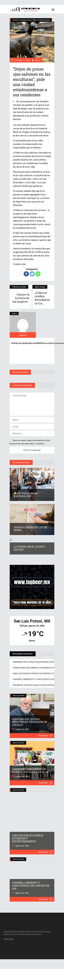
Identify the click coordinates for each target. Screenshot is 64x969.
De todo (16, 20)
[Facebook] (26, 273)
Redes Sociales (44, 20)
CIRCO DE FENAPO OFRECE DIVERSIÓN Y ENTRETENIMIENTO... (27, 838)
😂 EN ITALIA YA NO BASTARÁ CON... (26, 495)
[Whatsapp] (37, 273)
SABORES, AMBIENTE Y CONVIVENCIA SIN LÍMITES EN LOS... (30, 885)
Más (34, 20)
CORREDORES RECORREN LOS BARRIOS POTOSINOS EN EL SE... (31, 770)
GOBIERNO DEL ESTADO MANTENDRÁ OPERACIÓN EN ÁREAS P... (29, 721)
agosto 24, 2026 (22, 729)
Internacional (26, 20)
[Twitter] (32, 273)
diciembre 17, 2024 (22, 60)
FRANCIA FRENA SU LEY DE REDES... (30, 529)
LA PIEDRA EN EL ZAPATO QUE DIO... (29, 548)
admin (37, 60)
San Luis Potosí (18, 695)
